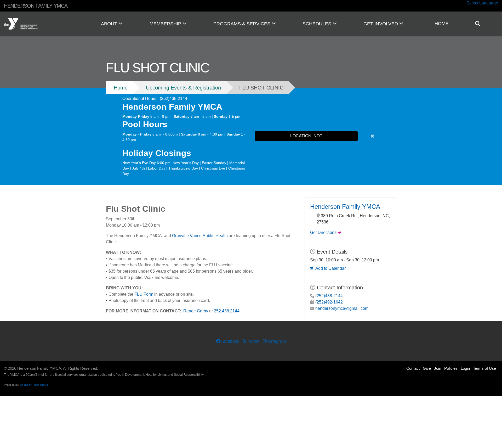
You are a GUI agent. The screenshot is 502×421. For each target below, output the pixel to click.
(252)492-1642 (329, 302)
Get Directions (323, 232)
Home (121, 88)
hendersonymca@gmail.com (341, 308)
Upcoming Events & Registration (183, 88)
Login (465, 368)
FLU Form (143, 294)
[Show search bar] (480, 24)
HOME (442, 23)
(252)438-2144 (329, 296)
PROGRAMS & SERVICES (242, 23)
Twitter (253, 341)
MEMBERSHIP (166, 23)
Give (427, 368)
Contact (413, 368)
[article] (251, 136)
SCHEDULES (318, 23)
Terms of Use (484, 368)
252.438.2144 (226, 311)
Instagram (276, 341)
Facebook (229, 341)
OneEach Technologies (34, 384)
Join (437, 368)
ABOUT (109, 23)
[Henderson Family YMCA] (42, 24)
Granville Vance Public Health (200, 235)
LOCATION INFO (306, 136)
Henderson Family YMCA (345, 206)
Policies (451, 368)
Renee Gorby (195, 311)
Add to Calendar (330, 268)
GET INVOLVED (381, 23)
